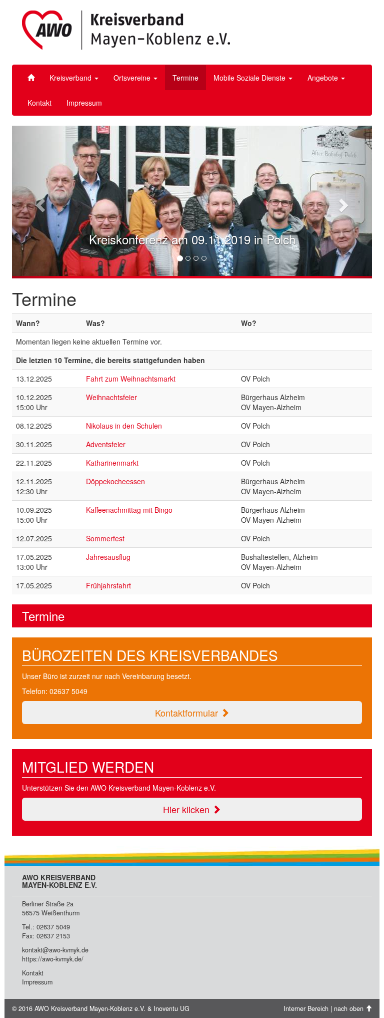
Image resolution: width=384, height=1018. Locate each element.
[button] (39, 202)
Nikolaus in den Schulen (124, 426)
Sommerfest (105, 538)
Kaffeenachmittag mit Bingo (129, 510)
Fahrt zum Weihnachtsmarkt (131, 379)
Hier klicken (187, 809)
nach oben (350, 1008)
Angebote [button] (324, 78)
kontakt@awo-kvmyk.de (55, 949)
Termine (185, 78)
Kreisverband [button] (72, 78)
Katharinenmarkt (112, 463)
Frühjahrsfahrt (108, 585)
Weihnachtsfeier (111, 397)
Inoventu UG (172, 1008)
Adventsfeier (106, 444)
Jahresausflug (108, 557)
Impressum (84, 103)
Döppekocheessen (115, 481)
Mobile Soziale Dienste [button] (251, 78)
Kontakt (40, 103)
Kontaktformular (187, 712)
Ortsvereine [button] (133, 78)
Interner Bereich (306, 1008)
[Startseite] (31, 77)
